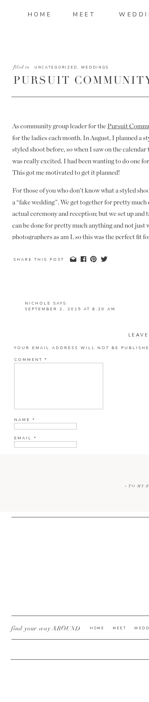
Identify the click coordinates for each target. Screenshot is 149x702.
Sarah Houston (49, 689)
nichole (38, 303)
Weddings (95, 67)
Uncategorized (56, 67)
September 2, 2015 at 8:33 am (70, 602)
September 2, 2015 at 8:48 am (81, 645)
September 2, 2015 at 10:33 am (72, 694)
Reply (33, 531)
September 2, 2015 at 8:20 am (70, 309)
